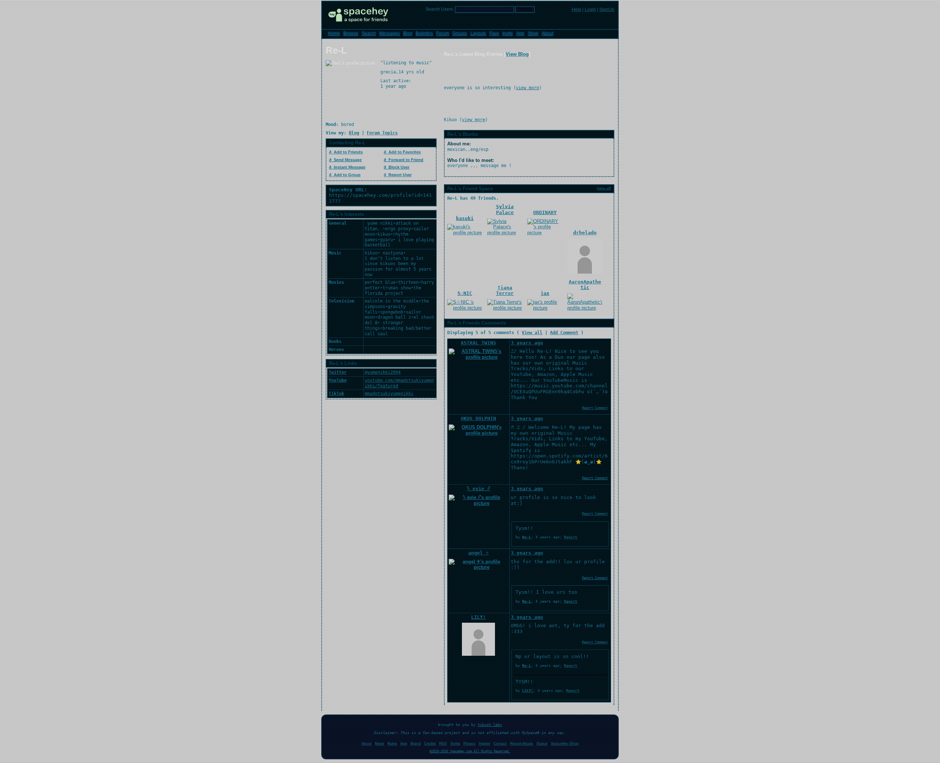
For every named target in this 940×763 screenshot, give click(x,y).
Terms (455, 743)
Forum (442, 33)
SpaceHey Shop (565, 743)
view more (527, 87)
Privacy (469, 743)
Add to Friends (348, 152)
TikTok (336, 393)
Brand (416, 743)
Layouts (478, 33)
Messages (389, 33)
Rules (392, 743)
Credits (430, 743)
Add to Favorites (404, 152)
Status (541, 743)
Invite (507, 33)
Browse (350, 33)
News (379, 743)
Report (570, 537)
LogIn (590, 9)
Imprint (484, 743)
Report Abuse (521, 743)
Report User (400, 175)
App (520, 33)
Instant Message (349, 167)
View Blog (517, 54)
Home (334, 33)
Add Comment (564, 332)
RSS (443, 743)
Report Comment (595, 408)
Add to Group (347, 175)
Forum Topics (382, 132)
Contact (500, 743)
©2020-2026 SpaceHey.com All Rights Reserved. (470, 751)
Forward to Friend (405, 160)
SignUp (606, 9)
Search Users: (440, 9)
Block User (398, 167)
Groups (459, 33)
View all (532, 332)
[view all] (604, 188)
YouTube (338, 380)
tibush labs (490, 725)
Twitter (338, 372)
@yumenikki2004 (383, 372)
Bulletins (424, 33)
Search (525, 9)
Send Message (348, 160)
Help (576, 9)
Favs (494, 33)
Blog (407, 33)
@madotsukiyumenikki (389, 393)
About (547, 33)
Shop (533, 33)
